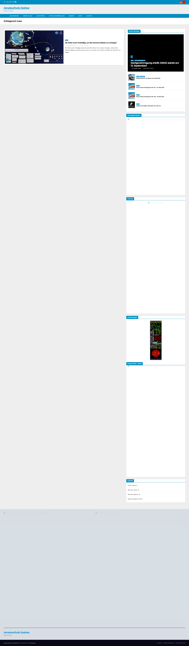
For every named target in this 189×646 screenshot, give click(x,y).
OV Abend (142, 76)
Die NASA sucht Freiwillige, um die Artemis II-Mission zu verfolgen (91, 43)
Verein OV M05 (27, 16)
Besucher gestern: (133, 494)
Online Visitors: (132, 485)
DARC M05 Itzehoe (84, 45)
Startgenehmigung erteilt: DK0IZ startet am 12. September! (155, 64)
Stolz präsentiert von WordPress (11, 642)
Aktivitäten (41, 16)
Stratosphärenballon (57, 16)
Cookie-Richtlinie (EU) (180, 642)
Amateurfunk (14, 16)
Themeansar (33, 642)
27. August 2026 (136, 68)
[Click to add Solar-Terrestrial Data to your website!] (156, 340)
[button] (184, 16)
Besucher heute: (133, 490)
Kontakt (89, 16)
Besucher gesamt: (133, 499)
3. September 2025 (71, 45)
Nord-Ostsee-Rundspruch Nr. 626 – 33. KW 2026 (150, 96)
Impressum (159, 642)
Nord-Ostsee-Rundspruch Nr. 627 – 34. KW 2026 (150, 87)
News (80, 16)
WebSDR (72, 16)
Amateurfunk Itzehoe (16, 7)
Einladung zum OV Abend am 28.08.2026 (148, 78)
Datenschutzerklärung (169, 642)
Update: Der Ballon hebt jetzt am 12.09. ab (148, 106)
